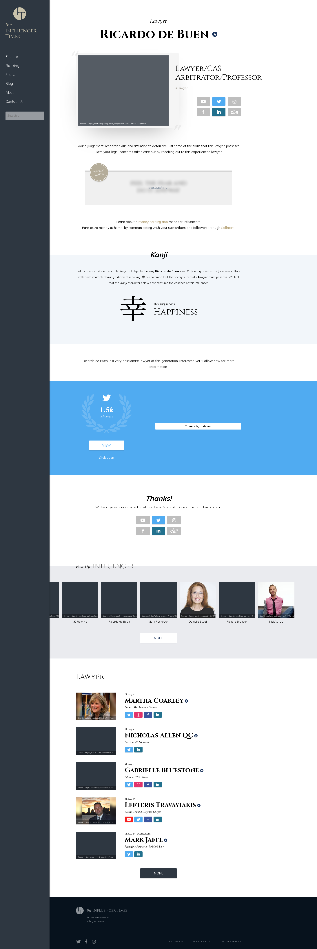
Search (11, 74)
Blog (9, 83)
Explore (12, 56)
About (11, 92)
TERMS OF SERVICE (230, 941)
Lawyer (182, 88)
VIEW (106, 445)
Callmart (227, 227)
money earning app (153, 222)
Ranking (12, 65)
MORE (158, 638)
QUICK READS (175, 941)
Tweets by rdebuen (198, 426)
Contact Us (14, 101)
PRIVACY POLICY (201, 941)
